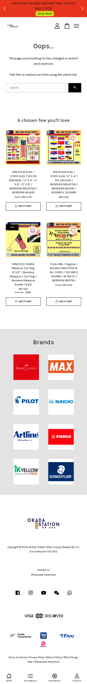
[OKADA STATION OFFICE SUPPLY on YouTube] (43, 595)
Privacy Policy (36, 657)
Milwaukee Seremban (43, 574)
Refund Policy (53, 657)
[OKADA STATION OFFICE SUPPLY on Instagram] (30, 595)
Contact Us (43, 569)
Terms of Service (18, 657)
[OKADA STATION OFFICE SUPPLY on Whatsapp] (69, 595)
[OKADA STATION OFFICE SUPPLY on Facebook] (17, 595)
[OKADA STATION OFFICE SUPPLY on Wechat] (56, 595)
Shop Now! (45, 13)
